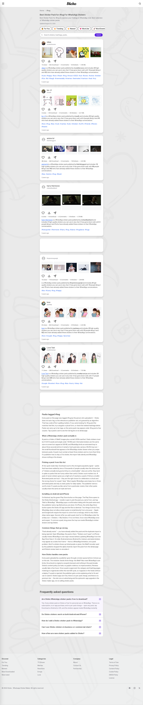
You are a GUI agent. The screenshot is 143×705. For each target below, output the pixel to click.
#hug (65, 76)
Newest (4, 668)
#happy (49, 76)
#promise (66, 336)
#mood (70, 76)
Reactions (41, 668)
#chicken (75, 124)
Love (39, 675)
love (43, 328)
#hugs (87, 230)
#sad (90, 78)
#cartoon (84, 78)
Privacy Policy (114, 665)
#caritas (63, 124)
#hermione (55, 230)
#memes (68, 78)
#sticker (98, 76)
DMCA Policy (113, 675)
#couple (49, 336)
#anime (49, 174)
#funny (48, 290)
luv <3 (44, 116)
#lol (47, 78)
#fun (43, 78)
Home (42, 10)
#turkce (91, 76)
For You (4, 662)
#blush (59, 174)
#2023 (75, 76)
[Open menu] (3, 3)
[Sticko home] (71, 3)
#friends (87, 124)
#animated (77, 78)
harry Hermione (47, 220)
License (111, 678)
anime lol (45, 164)
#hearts (44, 127)
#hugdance (80, 230)
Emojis (40, 672)
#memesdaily (60, 78)
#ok (81, 383)
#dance (72, 230)
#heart (59, 76)
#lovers (85, 76)
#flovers (94, 124)
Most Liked (5, 675)
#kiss (53, 124)
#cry (94, 78)
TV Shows (41, 662)
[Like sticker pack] (43, 61)
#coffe (81, 124)
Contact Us (77, 665)
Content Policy (114, 668)
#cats (69, 124)
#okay (77, 383)
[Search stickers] (140, 3)
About (75, 662)
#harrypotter (46, 230)
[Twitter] (139, 688)
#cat (80, 76)
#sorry (71, 383)
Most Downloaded (8, 672)
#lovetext (51, 383)
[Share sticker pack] (55, 61)
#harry (62, 230)
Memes (40, 665)
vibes (43, 68)
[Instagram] (134, 688)
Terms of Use (114, 662)
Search (98, 35)
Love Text (45, 373)
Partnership (77, 668)
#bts (43, 290)
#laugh (51, 78)
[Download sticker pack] (49, 61)
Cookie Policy (113, 672)
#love (55, 76)
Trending (5, 665)
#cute (44, 76)
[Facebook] (129, 688)
